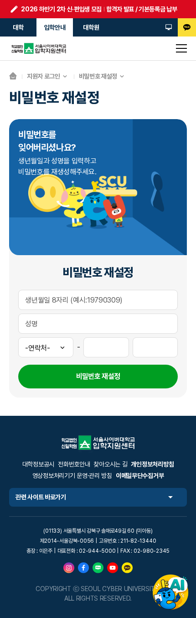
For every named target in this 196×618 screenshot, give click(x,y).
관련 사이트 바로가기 (40, 497)
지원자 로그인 (43, 76)
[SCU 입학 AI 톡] (170, 592)
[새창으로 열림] (68, 567)
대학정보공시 (38, 464)
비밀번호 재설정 (98, 76)
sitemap (181, 48)
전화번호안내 (74, 464)
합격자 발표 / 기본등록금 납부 (141, 9)
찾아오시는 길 (110, 464)
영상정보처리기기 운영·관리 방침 (72, 475)
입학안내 (55, 27)
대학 (18, 27)
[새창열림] (169, 27)
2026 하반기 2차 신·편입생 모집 (61, 9)
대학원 (91, 27)
